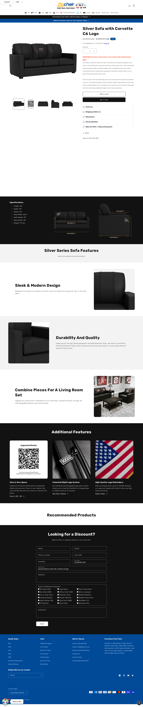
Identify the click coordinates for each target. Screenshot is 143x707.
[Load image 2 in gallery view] (30, 104)
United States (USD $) (17, 693)
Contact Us (76, 654)
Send (42, 624)
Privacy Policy (77, 657)
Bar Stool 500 (45, 589)
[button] (10, 6)
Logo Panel (63, 589)
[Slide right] (76, 104)
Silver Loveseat (85, 592)
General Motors (13, 664)
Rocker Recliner (65, 598)
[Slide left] (10, 104)
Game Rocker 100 (46, 600)
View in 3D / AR (16, 496)
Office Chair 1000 (66, 592)
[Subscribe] (41, 675)
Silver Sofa (63, 603)
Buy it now (104, 100)
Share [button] (87, 133)
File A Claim (44, 647)
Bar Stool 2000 (45, 592)
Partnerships (44, 657)
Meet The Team (45, 650)
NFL (9, 643)
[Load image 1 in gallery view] (18, 104)
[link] (71, 220)
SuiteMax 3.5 (84, 600)
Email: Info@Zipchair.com (80, 647)
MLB (9, 647)
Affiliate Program (46, 643)
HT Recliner (44, 603)
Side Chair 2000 (65, 600)
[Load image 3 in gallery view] (43, 104)
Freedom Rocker (46, 598)
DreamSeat (44, 664)
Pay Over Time (45, 661)
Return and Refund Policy (80, 650)
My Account (44, 654)
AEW (9, 654)
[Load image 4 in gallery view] (55, 104)
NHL (9, 650)
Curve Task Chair (46, 595)
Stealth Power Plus (86, 598)
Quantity (85, 47)
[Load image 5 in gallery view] (67, 104)
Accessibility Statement (80, 661)
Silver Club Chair (85, 589)
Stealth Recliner (85, 595)
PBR (9, 657)
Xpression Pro (84, 603)
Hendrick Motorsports (15, 661)
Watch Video (100, 494)
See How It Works (59, 494)
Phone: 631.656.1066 (79, 643)
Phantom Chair (65, 595)
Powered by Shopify (24, 699)
